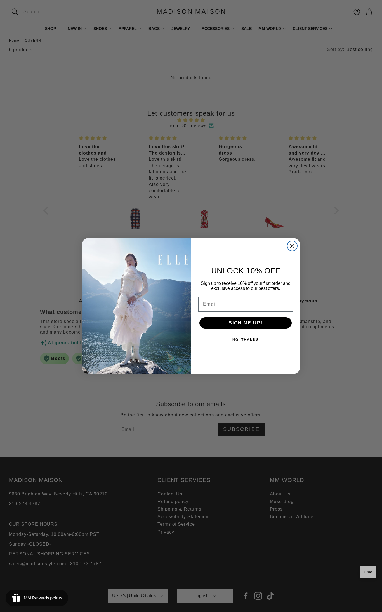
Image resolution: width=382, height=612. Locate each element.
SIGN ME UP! (246, 322)
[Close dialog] (292, 246)
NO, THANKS (245, 340)
